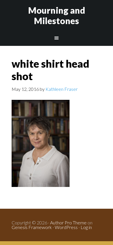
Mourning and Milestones (56, 15)
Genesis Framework (32, 227)
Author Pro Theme (68, 222)
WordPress (66, 227)
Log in (86, 227)
